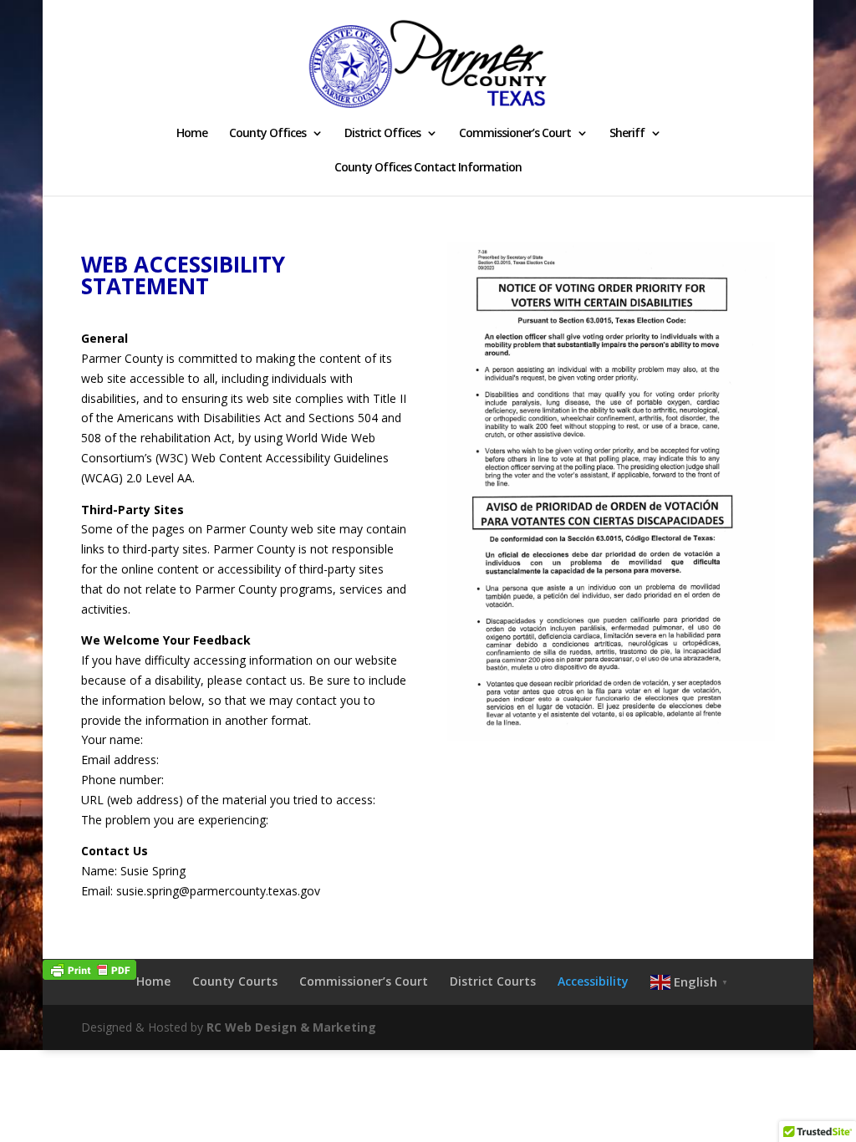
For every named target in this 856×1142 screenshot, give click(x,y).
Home (191, 133)
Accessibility (593, 981)
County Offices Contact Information (428, 168)
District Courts (493, 981)
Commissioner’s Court (515, 133)
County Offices (267, 133)
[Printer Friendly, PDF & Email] (89, 968)
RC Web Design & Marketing (291, 1027)
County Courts (235, 981)
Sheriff (627, 133)
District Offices (382, 133)
